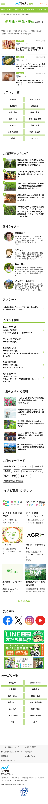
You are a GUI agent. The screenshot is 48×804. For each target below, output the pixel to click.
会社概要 (5, 778)
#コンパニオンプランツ (32, 471)
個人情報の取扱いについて (11, 752)
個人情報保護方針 (21, 781)
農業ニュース (7, 9)
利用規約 (28, 752)
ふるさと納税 (13, 132)
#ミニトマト (24, 476)
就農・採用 (35, 125)
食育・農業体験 (35, 119)
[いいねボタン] (17, 43)
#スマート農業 (10, 476)
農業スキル (19, 9)
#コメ (16, 471)
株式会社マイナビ (7, 774)
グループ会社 (6, 781)
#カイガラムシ (25, 466)
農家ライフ (13, 119)
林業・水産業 (35, 132)
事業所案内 (15, 778)
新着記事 (13, 99)
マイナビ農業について (10, 747)
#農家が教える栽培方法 (13, 481)
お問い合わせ (30, 756)
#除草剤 (7, 471)
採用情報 (41, 778)
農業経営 (30, 9)
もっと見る (24, 600)
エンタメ (13, 125)
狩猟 (13, 138)
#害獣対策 (39, 466)
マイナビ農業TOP (7, 14)
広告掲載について (8, 761)
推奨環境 (4, 756)
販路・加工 (13, 112)
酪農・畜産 (35, 112)
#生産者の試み (10, 466)
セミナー (34, 138)
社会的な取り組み (28, 778)
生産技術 (13, 106)
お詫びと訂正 (30, 747)
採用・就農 (41, 9)
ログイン (42, 3)
